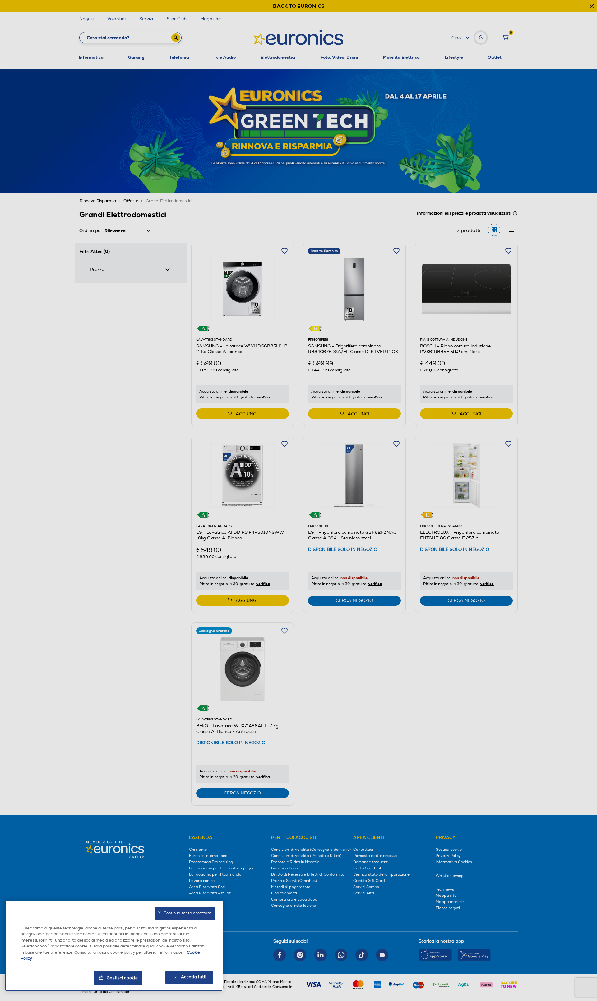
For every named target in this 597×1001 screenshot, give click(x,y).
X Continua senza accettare (184, 913)
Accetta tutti (193, 977)
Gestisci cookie (122, 977)
